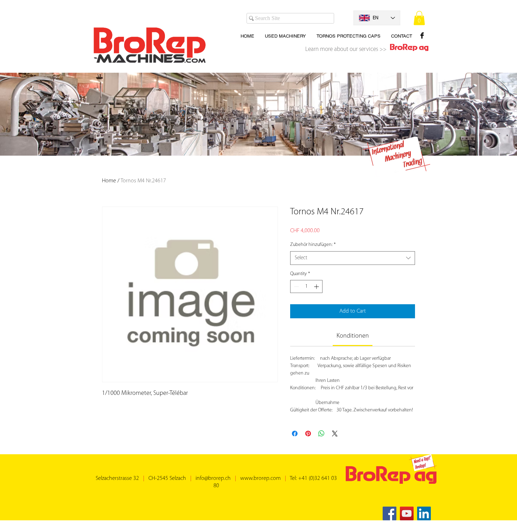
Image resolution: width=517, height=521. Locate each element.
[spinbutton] (306, 286)
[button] (419, 18)
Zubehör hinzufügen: (313, 244)
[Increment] (317, 286)
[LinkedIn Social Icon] (424, 513)
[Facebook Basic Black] (422, 35)
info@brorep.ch (213, 478)
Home (109, 181)
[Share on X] (335, 433)
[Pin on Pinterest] (308, 433)
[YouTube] (407, 513)
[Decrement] (295, 286)
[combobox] (352, 258)
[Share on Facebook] (295, 433)
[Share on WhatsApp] (321, 433)
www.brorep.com (260, 478)
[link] (353, 336)
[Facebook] (389, 513)
